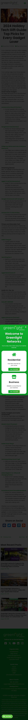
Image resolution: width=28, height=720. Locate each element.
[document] (14, 360)
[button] (26, 327)
